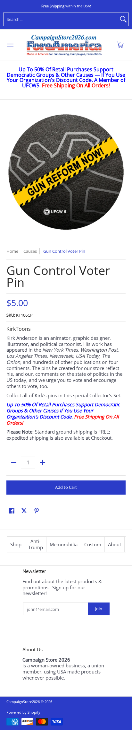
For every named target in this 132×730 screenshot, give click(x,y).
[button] (120, 45)
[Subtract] (13, 462)
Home (12, 251)
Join (98, 608)
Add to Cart (66, 487)
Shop (15, 544)
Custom (92, 544)
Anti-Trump (35, 544)
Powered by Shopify (23, 712)
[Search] (123, 19)
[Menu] (9, 45)
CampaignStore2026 (23, 701)
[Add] (42, 462)
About (114, 544)
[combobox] (61, 19)
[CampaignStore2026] (64, 45)
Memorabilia (64, 544)
